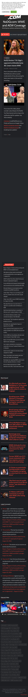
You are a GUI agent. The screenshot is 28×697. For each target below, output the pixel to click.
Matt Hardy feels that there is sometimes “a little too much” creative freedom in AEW (13, 311)
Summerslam (5, 669)
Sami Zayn (5, 663)
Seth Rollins (14, 663)
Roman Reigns (5, 661)
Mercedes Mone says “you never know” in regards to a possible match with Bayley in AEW (13, 305)
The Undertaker (6, 672)
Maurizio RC (6, 559)
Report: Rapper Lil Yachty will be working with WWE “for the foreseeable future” (14, 268)
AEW (3, 625)
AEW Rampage (6, 628)
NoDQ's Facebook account (11, 127)
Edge (9, 134)
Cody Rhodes (14, 639)
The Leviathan (6, 530)
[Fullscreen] (25, 614)
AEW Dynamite (12, 625)
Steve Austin (15, 666)
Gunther (4, 644)
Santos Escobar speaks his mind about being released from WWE (13, 351)
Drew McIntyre (6, 641)
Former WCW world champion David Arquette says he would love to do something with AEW (14, 284)
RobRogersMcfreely (8, 576)
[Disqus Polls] (14, 158)
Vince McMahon (14, 674)
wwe (14, 677)
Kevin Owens (16, 650)
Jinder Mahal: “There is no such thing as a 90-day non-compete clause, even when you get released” (13, 294)
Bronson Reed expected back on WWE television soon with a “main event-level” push (14, 365)
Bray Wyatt (15, 630)
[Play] (2, 614)
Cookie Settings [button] (6, 11)
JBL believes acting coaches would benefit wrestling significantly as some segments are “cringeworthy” (13, 274)
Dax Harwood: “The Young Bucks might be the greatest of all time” (14, 320)
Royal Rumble (16, 661)
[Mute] (23, 614)
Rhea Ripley (5, 658)
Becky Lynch (5, 630)
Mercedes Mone (16, 652)
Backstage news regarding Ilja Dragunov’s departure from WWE (13, 324)
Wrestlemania (5, 677)
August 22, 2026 (7, 526)
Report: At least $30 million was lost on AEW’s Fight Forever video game (14, 340)
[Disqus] (14, 197)
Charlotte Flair (6, 636)
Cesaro (5, 134)
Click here (6, 121)
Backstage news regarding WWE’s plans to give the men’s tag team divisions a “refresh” (14, 360)
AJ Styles (15, 628)
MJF (3, 655)
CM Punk (5, 639)
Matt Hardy (5, 652)
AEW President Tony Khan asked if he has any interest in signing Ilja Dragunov (14, 279)
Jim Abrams (6, 544)
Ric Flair (14, 658)
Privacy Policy (24, 694)
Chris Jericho (16, 636)
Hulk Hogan (13, 644)
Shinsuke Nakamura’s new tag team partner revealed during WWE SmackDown (13, 289)
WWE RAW (5, 680)
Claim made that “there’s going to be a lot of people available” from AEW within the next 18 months (14, 330)
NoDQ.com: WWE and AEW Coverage (14, 23)
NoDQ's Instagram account (11, 125)
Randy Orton (12, 655)
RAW (20, 655)
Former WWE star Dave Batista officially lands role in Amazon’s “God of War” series (14, 336)
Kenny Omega (5, 650)
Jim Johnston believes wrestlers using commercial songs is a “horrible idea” (12, 315)
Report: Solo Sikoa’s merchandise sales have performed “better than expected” (13, 356)
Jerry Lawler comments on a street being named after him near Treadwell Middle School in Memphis (14, 346)
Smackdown (5, 666)
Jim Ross (4, 647)
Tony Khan (16, 672)
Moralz (5, 508)
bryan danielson (16, 633)
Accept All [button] (14, 11)
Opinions (7, 57)
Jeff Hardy (22, 644)
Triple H (4, 674)
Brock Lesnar (5, 633)
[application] (14, 608)
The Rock (14, 669)
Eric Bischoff (16, 641)
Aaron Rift (6, 68)
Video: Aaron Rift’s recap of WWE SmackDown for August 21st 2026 (14, 300)
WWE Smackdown (16, 680)
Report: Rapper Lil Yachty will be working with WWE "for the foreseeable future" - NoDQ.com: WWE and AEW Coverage (14, 522)
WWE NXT (22, 677)
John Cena (13, 647)
